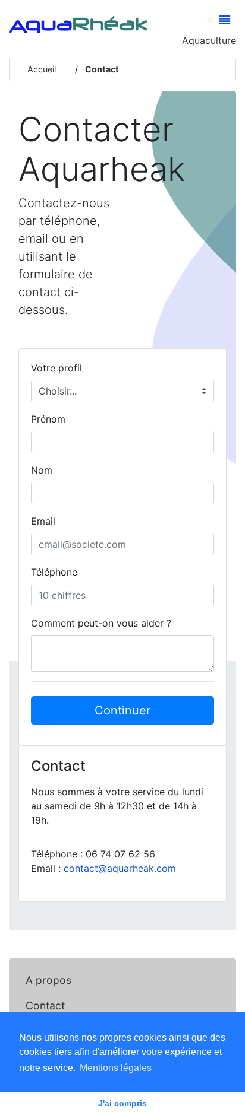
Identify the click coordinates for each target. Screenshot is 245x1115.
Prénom (48, 419)
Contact (101, 69)
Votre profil (56, 368)
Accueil (41, 69)
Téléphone (54, 572)
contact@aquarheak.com (120, 868)
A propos (48, 980)
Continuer (122, 710)
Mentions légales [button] (116, 1068)
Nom (41, 470)
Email (43, 521)
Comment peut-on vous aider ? (101, 623)
